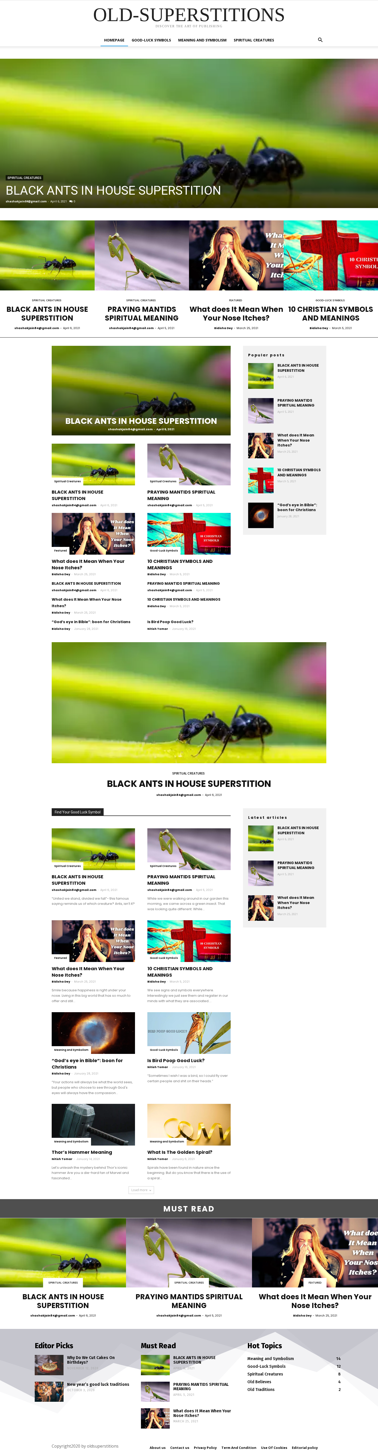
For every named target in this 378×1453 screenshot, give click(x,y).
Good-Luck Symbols (151, 40)
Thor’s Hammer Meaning (82, 1152)
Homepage (114, 40)
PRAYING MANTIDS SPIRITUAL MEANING (141, 313)
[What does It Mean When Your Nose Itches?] (236, 255)
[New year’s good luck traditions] (49, 1392)
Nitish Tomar (157, 629)
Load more (139, 1190)
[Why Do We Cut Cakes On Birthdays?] (49, 1365)
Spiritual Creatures (254, 40)
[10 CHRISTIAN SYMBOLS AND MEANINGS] (189, 534)
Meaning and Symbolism (202, 40)
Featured (235, 300)
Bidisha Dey (223, 328)
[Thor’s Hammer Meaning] (93, 1125)
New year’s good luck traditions (98, 1384)
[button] (320, 40)
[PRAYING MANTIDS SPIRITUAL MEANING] (142, 255)
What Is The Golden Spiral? (179, 1152)
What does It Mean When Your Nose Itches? (236, 313)
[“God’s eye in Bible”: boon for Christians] (261, 515)
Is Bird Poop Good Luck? (170, 621)
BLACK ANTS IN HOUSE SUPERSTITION (113, 190)
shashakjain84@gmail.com (26, 201)
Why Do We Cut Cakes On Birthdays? (91, 1360)
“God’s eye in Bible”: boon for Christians (91, 621)
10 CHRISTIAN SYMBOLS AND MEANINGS (330, 313)
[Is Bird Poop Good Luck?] (189, 1033)
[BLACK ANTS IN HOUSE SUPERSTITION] (189, 133)
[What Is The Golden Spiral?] (189, 1125)
